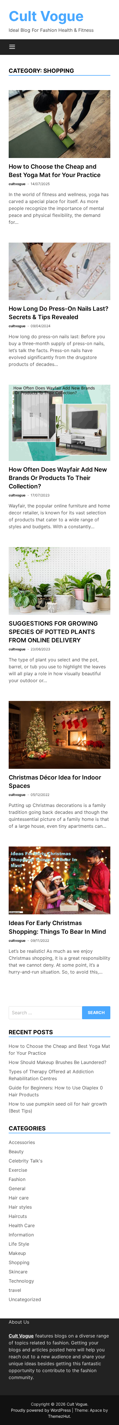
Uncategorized (25, 1299)
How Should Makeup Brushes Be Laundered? (57, 1062)
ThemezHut (59, 1416)
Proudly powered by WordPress (41, 1410)
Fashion (17, 1179)
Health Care (22, 1225)
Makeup (17, 1253)
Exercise (18, 1170)
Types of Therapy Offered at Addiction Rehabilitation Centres (51, 1075)
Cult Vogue (46, 16)
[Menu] (12, 47)
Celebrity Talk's (25, 1161)
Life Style (19, 1244)
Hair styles (20, 1207)
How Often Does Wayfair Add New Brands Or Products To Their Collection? (58, 478)
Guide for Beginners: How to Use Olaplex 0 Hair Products (56, 1091)
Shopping (19, 1262)
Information (21, 1235)
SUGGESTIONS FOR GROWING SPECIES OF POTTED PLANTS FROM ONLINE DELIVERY (53, 632)
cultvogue (17, 184)
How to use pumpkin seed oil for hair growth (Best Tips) (58, 1107)
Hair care (19, 1198)
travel (15, 1290)
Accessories (22, 1142)
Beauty (16, 1151)
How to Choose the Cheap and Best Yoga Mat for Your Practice (59, 1049)
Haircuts (18, 1216)
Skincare (18, 1272)
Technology (21, 1281)
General (17, 1188)
